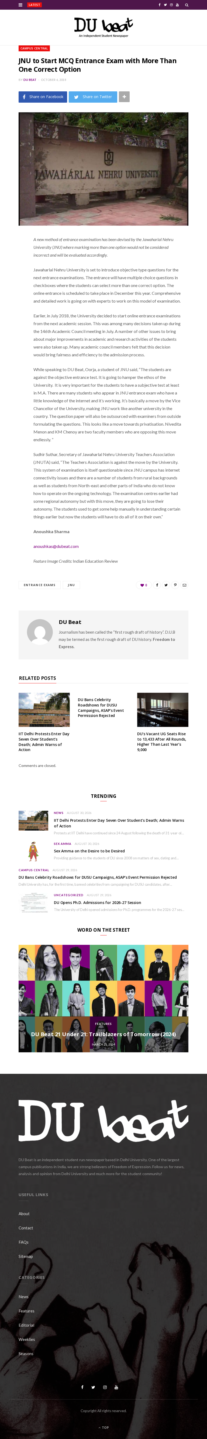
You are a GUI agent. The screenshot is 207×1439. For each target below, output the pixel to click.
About (24, 1213)
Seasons (26, 1353)
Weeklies (27, 1339)
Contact (26, 1227)
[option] (103, 998)
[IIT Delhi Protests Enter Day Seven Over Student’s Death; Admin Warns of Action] (44, 710)
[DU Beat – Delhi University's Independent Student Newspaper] (103, 27)
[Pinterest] (14, 282)
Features (103, 1023)
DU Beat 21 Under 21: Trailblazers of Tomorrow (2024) (103, 1034)
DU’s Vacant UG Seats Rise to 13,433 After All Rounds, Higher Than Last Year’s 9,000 (161, 741)
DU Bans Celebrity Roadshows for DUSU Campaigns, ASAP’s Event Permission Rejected (101, 707)
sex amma (62, 843)
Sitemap (26, 1256)
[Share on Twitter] (14, 269)
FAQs (24, 1242)
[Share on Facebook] (14, 255)
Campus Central (34, 48)
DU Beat (30, 79)
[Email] (14, 296)
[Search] (186, 4)
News (59, 812)
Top (105, 1427)
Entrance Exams (40, 585)
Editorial (26, 1325)
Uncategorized (69, 895)
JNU (71, 585)
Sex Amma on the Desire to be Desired (89, 850)
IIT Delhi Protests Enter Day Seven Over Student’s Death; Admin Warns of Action (82, 5)
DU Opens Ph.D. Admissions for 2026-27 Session (97, 902)
